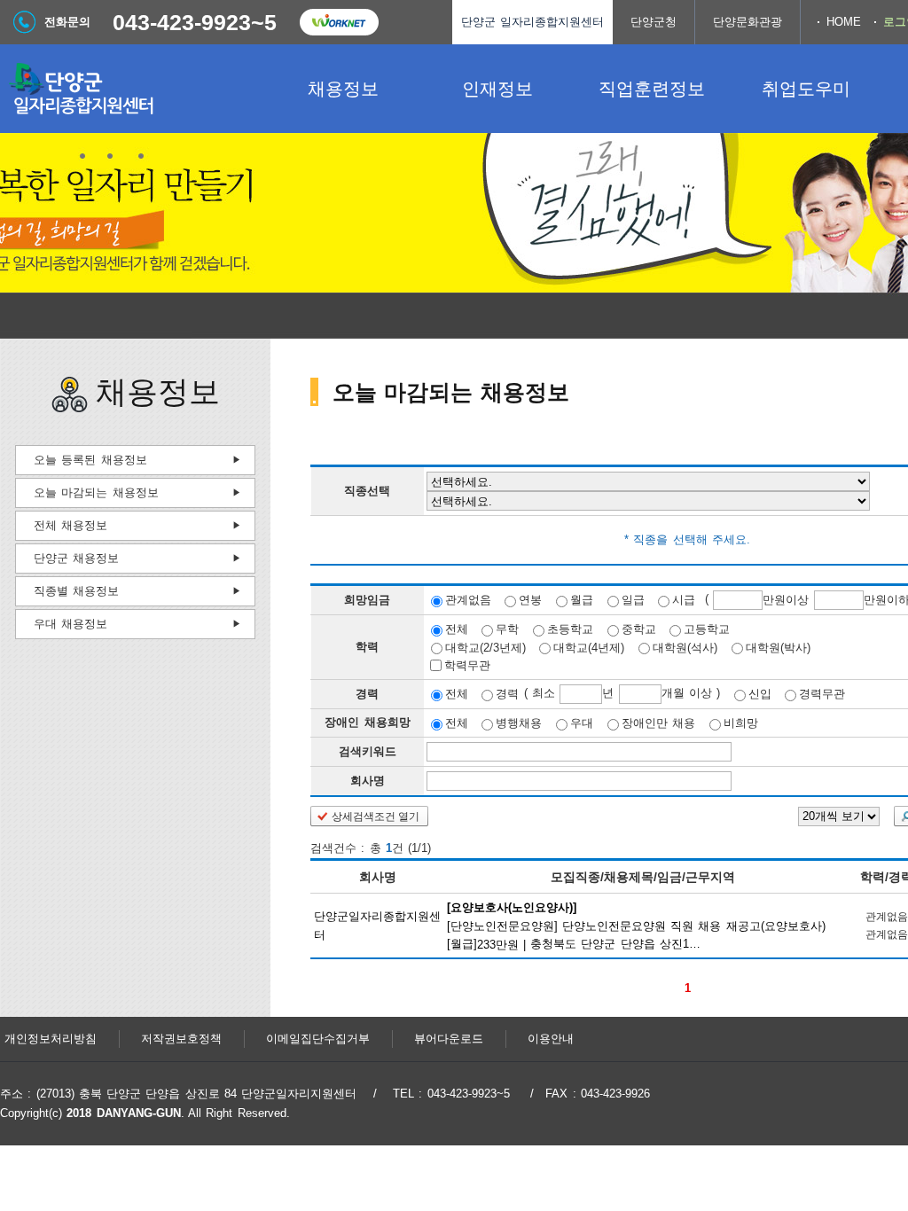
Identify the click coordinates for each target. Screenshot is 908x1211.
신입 (759, 693)
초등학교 (570, 629)
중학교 (639, 629)
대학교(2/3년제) (485, 646)
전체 (456, 629)
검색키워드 (367, 751)
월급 (581, 599)
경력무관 (822, 693)
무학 (507, 629)
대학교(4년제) (588, 646)
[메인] (133, 88)
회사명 (367, 780)
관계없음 (468, 599)
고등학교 (707, 629)
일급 (633, 599)
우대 (581, 723)
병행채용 (519, 723)
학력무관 (467, 665)
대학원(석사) (685, 646)
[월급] (636, 924)
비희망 (741, 723)
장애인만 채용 (658, 723)
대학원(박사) (778, 646)
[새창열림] (339, 22)
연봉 (530, 599)
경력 (507, 693)
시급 (683, 599)
